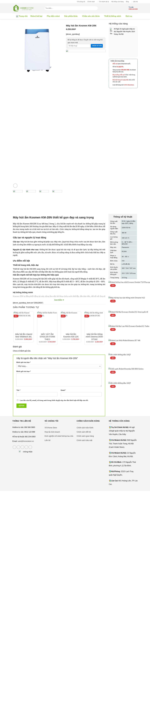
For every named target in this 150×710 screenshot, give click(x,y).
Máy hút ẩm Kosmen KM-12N (70, 335)
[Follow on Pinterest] (30, 447)
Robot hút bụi (36, 16)
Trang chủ (23, 16)
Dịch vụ (129, 16)
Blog (127, 1)
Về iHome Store (51, 428)
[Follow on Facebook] (14, 447)
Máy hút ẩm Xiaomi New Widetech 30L (23, 335)
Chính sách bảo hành (85, 428)
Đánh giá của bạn (23, 362)
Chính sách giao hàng (85, 436)
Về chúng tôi (81, 1)
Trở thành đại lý (104, 1)
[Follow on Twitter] (22, 447)
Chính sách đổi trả (84, 432)
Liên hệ (135, 1)
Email (63, 390)
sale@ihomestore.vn (26, 441)
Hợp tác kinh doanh (52, 432)
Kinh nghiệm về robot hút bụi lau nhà (59, 436)
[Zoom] (15, 185)
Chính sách (91, 1)
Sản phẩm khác (71, 16)
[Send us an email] (26, 447)
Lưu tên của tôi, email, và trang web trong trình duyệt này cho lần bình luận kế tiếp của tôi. (54, 400)
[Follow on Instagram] (18, 447)
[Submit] (96, 8)
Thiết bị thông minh (112, 16)
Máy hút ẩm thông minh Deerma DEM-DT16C (94, 336)
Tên (18, 390)
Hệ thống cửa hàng (117, 1)
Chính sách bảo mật (84, 440)
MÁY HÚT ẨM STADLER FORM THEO (47, 336)
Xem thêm (58, 300)
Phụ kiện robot (53, 16)
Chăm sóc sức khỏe (91, 16)
